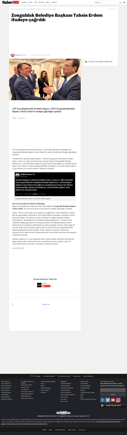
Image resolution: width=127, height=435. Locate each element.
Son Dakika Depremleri (64, 376)
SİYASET (30, 2)
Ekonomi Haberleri (66, 392)
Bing (81, 397)
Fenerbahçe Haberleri (27, 391)
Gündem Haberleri (21, 9)
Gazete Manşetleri (88, 376)
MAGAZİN (41, 2)
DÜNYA (48, 2)
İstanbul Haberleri (6, 386)
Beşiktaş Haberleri (26, 396)
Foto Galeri (64, 399)
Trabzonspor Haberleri (27, 398)
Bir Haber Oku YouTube (113, 400)
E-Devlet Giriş (84, 383)
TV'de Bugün (37, 376)
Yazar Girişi (81, 430)
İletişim (43, 386)
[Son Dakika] (10, 2)
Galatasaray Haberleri (27, 394)
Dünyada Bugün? (65, 390)
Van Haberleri (5, 395)
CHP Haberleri (25, 389)
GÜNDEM (24, 2)
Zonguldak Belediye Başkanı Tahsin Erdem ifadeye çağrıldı (41, 9)
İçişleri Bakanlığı (84, 388)
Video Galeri (64, 401)
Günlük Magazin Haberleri (68, 395)
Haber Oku (46, 304)
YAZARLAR (54, 2)
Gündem (113, 9)
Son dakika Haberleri (49, 376)
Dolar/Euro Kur (25, 387)
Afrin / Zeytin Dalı (6, 383)
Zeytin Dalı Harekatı (26, 385)
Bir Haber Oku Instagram (118, 400)
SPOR (35, 2)
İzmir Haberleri (5, 390)
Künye (42, 383)
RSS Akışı (43, 392)
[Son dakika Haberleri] (63, 413)
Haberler (13, 9)
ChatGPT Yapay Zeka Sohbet (88, 399)
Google (82, 390)
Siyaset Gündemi (65, 386)
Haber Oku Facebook (102, 400)
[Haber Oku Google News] (113, 405)
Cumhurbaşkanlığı (85, 386)
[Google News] (21, 118)
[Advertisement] (63, 37)
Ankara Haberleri (6, 388)
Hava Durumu (77, 376)
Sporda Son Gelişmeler (67, 388)
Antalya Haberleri (6, 392)
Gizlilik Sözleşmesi (46, 388)
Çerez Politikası (45, 390)
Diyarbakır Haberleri (6, 399)
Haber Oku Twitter (108, 400)
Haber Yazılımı (72, 430)
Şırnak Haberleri (5, 397)
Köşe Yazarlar (64, 397)
